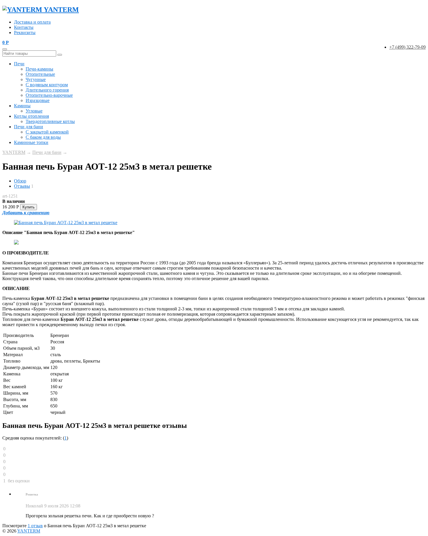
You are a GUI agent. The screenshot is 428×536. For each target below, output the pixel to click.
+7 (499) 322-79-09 (407, 47)
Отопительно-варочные (49, 95)
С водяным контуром (47, 84)
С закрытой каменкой (47, 131)
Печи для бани (28, 126)
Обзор (20, 180)
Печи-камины (39, 68)
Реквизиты (25, 32)
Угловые (34, 110)
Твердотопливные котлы (50, 121)
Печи (19, 63)
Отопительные (40, 74)
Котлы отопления (31, 116)
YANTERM (13, 152)
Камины (22, 105)
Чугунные (36, 79)
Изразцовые (37, 100)
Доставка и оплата (32, 22)
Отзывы (22, 186)
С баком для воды (43, 137)
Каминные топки (31, 142)
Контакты (23, 27)
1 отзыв (35, 525)
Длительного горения (47, 89)
